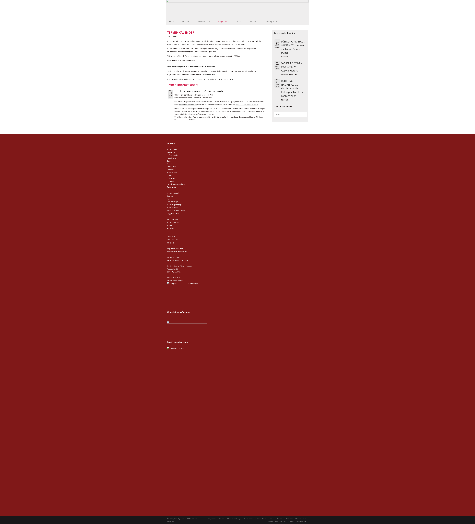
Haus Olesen (171, 158)
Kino (168, 199)
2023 (215, 79)
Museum (221, 519)
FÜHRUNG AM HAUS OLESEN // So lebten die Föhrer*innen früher (293, 47)
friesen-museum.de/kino (188, 105)
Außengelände (172, 155)
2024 (220, 79)
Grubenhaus (261, 519)
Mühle (169, 164)
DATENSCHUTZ (172, 240)
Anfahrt (170, 225)
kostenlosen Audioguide (197, 41)
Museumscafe (172, 149)
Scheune (170, 161)
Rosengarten (171, 167)
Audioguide (171, 181)
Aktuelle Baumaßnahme (176, 184)
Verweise (170, 228)
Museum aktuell (173, 193)
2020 (200, 79)
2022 (210, 79)
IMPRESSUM (171, 237)
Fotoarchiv (171, 178)
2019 (194, 79)
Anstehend (176, 79)
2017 (184, 79)
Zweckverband (172, 219)
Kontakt (283, 521)
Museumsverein (209, 74)
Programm (212, 519)
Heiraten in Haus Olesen (176, 210)
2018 (189, 79)
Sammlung (171, 152)
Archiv (169, 175)
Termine (170, 196)
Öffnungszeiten (302, 521)
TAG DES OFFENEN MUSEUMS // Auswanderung (291, 66)
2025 (225, 79)
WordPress (171, 521)
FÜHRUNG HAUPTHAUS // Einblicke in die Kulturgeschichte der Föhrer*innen (293, 88)
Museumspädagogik (174, 205)
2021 (205, 79)
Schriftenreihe (172, 172)
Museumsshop (172, 207)
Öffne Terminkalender (283, 106)
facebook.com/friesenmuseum (247, 105)
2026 (231, 79)
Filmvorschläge (172, 202)
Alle (168, 79)
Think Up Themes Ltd (181, 519)
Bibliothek (170, 170)
